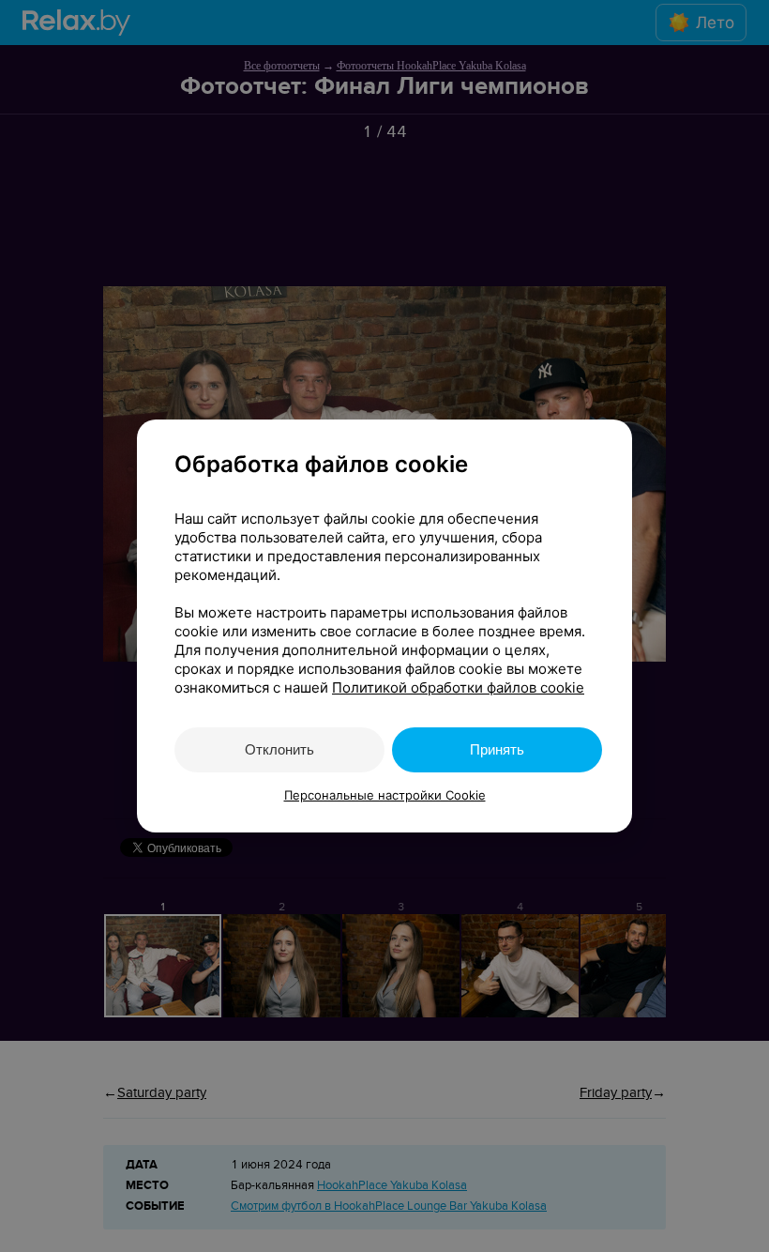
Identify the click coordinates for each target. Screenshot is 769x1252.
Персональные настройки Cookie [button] (385, 794)
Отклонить (279, 749)
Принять (497, 749)
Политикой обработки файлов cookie (458, 687)
